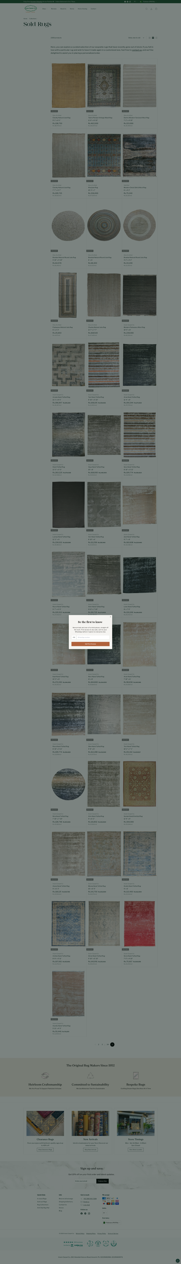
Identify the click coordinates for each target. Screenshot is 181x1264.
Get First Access (90, 644)
